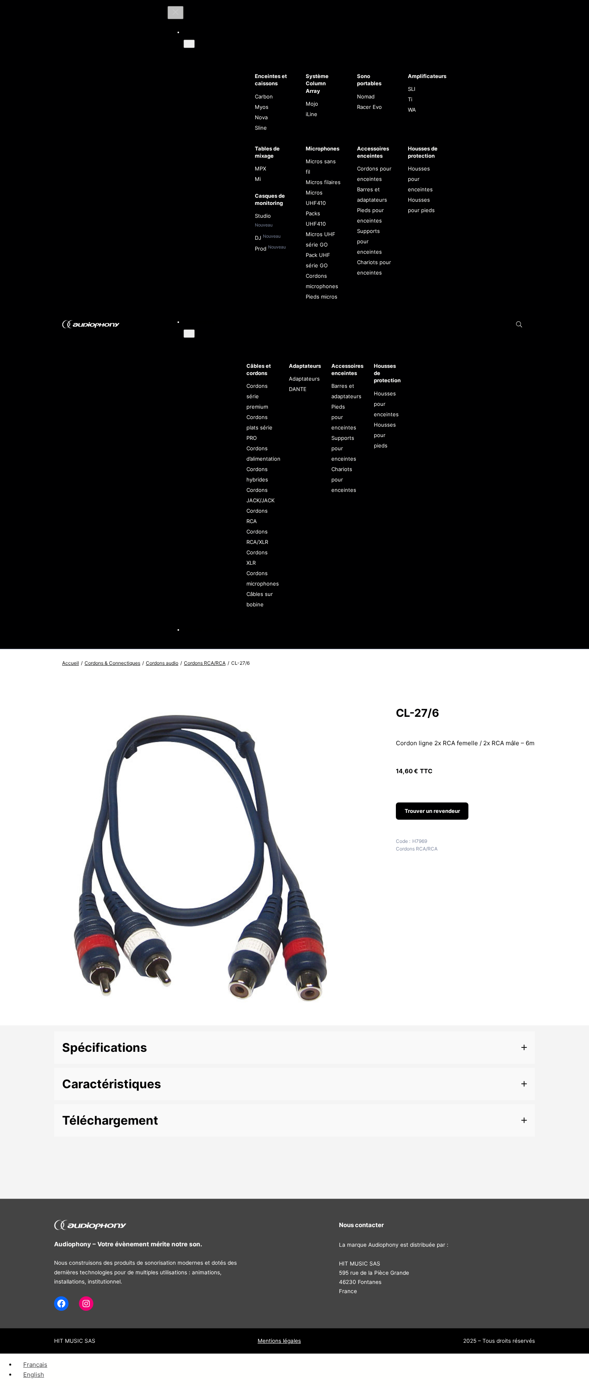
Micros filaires (323, 182)
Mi (258, 179)
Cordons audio (162, 663)
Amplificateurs (427, 76)
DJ (259, 238)
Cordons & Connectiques (112, 663)
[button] (294, 1047)
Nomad (366, 96)
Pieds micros (321, 296)
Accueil (70, 663)
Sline (261, 127)
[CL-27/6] (201, 1017)
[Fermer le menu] (175, 12)
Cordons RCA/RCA (205, 663)
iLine (311, 114)
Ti (410, 99)
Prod (261, 248)
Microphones (322, 148)
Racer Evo (369, 107)
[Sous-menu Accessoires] (189, 333)
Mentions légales (279, 1341)
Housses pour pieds (385, 435)
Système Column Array (317, 83)
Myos (261, 107)
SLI (411, 89)
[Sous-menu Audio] (189, 44)
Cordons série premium (257, 396)
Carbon (264, 96)
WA (412, 109)
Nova (261, 117)
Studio (263, 216)
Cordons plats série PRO (259, 427)
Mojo (312, 103)
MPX (260, 168)
